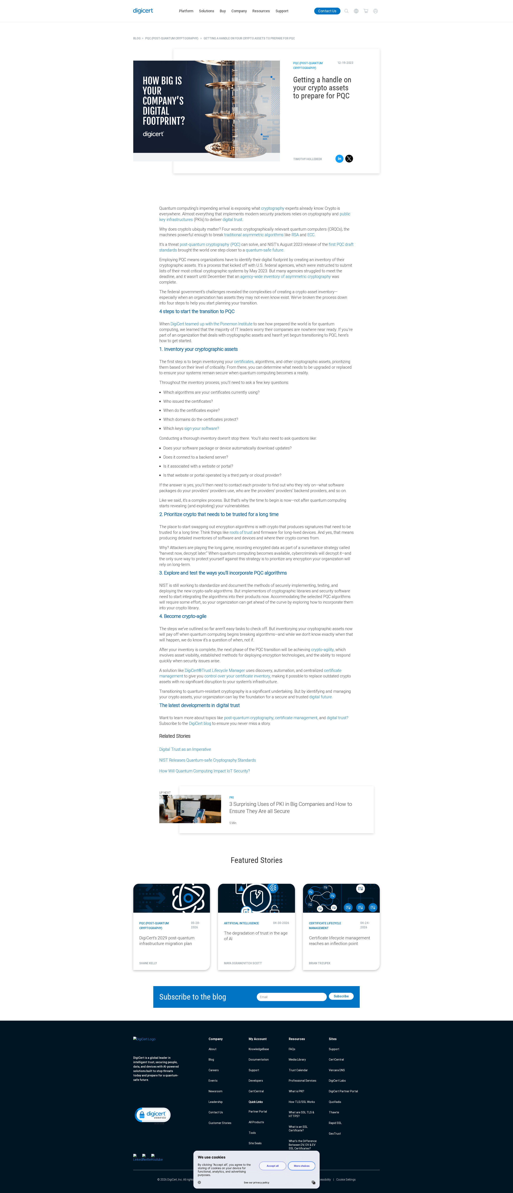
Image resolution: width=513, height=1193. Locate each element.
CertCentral (256, 1091)
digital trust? (337, 717)
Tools (252, 1133)
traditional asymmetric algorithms (254, 234)
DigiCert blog (200, 723)
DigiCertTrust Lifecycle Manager (215, 670)
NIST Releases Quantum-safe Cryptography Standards (207, 760)
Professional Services (302, 1080)
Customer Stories (220, 1123)
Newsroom (215, 1091)
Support (282, 11)
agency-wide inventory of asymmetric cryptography (285, 276)
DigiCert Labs (337, 1080)
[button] (152, 1115)
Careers (214, 1070)
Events (213, 1080)
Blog (211, 1059)
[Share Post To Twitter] (349, 159)
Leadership (216, 1102)
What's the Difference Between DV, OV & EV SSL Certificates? (303, 1144)
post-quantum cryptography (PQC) (210, 244)
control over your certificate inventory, (238, 675)
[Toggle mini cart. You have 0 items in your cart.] (366, 11)
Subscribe (341, 996)
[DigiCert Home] (143, 11)
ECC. (311, 234)
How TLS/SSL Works (302, 1102)
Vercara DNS (337, 1070)
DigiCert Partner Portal (343, 1091)
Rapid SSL (335, 1123)
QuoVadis (335, 1102)
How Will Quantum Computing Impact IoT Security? (204, 770)
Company (239, 11)
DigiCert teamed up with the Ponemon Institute (211, 323)
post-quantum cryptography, (249, 717)
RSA (295, 234)
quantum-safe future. (265, 249)
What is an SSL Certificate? (298, 1128)
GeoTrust (335, 1133)
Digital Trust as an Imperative (185, 749)
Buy (223, 11)
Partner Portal (258, 1111)
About (212, 1049)
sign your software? (201, 428)
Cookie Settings (346, 1179)
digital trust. (233, 219)
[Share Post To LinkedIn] (339, 159)
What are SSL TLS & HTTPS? (301, 1114)
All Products (256, 1122)
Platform (186, 11)
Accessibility (323, 1179)
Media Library (297, 1059)
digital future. (321, 696)
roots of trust (241, 532)
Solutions (206, 11)
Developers (256, 1080)
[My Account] (375, 11)
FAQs (292, 1049)
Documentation (259, 1059)
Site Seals (255, 1143)
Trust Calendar (298, 1070)
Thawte (334, 1112)
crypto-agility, (323, 649)
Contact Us (327, 11)
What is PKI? (296, 1091)
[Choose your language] (356, 11)
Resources (261, 11)
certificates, (244, 361)
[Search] (346, 11)
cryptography (273, 208)
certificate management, (297, 717)
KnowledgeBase (259, 1049)
